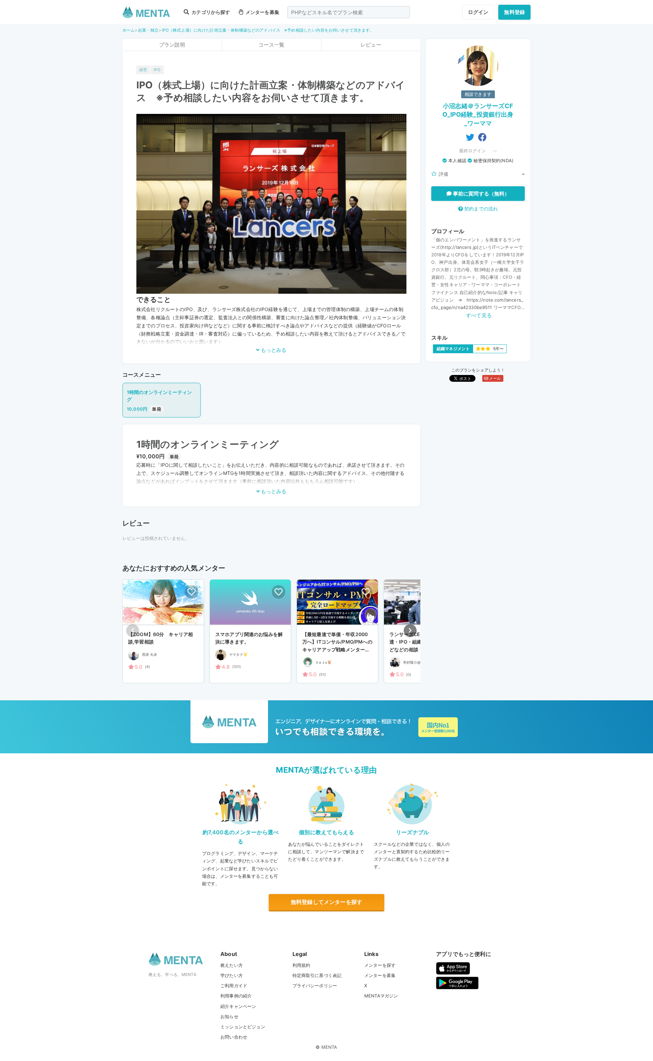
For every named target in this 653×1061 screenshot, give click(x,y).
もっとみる (272, 350)
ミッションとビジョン (242, 1026)
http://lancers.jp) (460, 247)
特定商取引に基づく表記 (317, 975)
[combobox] (348, 12)
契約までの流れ (480, 208)
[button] (410, 630)
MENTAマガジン (381, 995)
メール (494, 378)
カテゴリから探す (210, 12)
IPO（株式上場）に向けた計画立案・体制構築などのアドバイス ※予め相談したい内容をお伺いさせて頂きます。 (268, 30)
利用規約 (301, 965)
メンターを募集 (262, 12)
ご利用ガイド (233, 985)
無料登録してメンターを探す (326, 902)
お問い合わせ (233, 1037)
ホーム (128, 30)
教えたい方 (231, 965)
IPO (157, 69)
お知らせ (229, 1016)
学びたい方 (231, 975)
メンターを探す (380, 965)
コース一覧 (271, 44)
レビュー (371, 44)
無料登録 (514, 12)
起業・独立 (148, 30)
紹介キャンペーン (238, 1006)
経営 (143, 69)
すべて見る (479, 315)
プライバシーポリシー (314, 985)
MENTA (329, 1047)
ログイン (478, 12)
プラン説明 (172, 44)
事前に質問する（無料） (481, 193)
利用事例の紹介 (236, 995)
